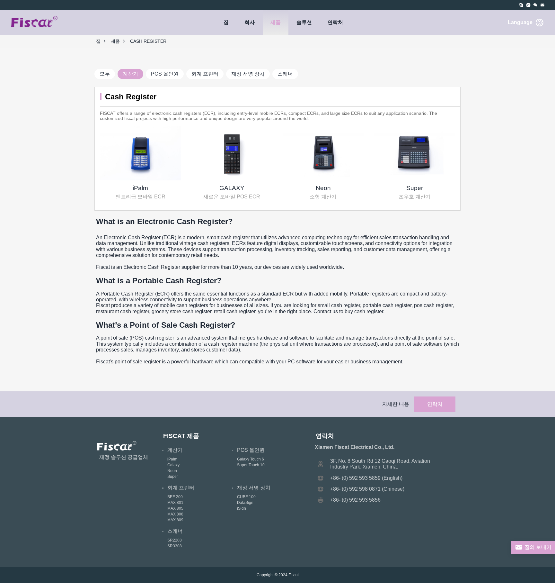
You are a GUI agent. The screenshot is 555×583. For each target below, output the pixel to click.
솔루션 (304, 22)
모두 (105, 74)
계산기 (130, 74)
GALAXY (231, 188)
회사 (249, 22)
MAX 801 (175, 502)
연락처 (335, 22)
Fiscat (293, 575)
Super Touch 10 (251, 465)
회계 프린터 (204, 74)
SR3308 (174, 546)
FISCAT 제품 (181, 436)
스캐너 (285, 74)
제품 (275, 22)
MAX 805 (175, 508)
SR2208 (174, 540)
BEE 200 (175, 497)
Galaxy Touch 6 (250, 459)
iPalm (140, 188)
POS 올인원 (165, 74)
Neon (323, 188)
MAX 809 (175, 520)
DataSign (245, 502)
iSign (241, 508)
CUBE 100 (246, 497)
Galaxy (173, 465)
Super (414, 188)
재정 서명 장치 (248, 74)
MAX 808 (175, 514)
